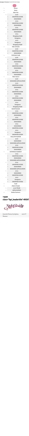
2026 (16, 57)
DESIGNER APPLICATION (17, 81)
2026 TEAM (16, 188)
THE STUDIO (16, 47)
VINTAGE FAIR (15, 55)
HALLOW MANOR (16, 136)
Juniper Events (4, 2)
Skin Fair (15, 12)
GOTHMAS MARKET (16, 151)
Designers (18, 38)
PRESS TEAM (16, 186)
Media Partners (15, 192)
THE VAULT (15, 76)
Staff (15, 184)
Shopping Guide (17, 36)
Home (16, 8)
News (15, 10)
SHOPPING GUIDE (17, 17)
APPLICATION (16, 190)
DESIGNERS (17, 19)
